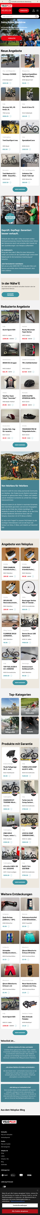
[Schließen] (37, 1190)
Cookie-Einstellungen (20, 1205)
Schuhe (30, 731)
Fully (10, 713)
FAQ (3, 527)
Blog (2, 1162)
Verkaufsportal (5, 1137)
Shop (2, 1153)
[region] (20, 1201)
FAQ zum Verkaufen (6, 1134)
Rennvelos (30, 713)
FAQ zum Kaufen (5, 1144)
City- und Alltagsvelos (10, 730)
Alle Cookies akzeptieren (20, 1211)
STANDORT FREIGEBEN (10, 294)
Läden (3, 1156)
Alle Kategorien (5, 1147)
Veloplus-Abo (5, 1159)
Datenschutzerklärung (18, 1201)
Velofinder (4, 1164)
